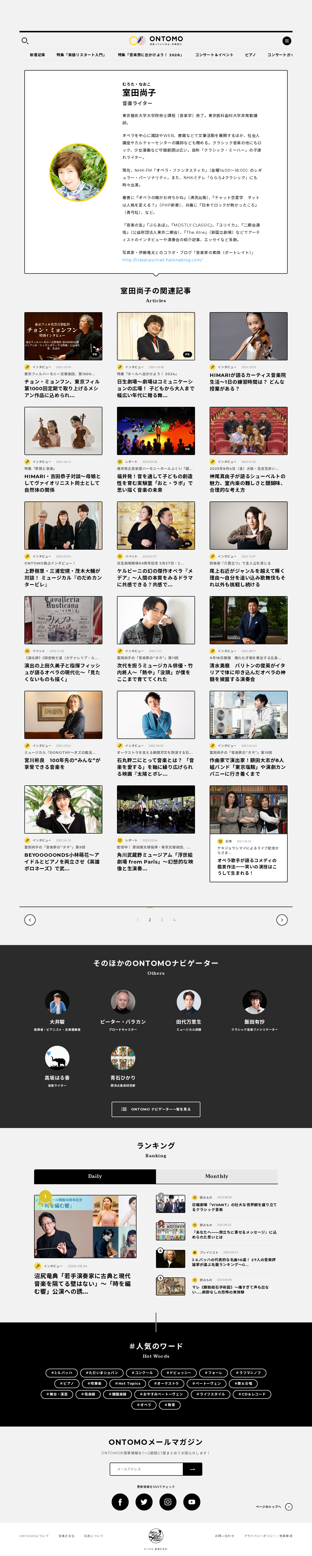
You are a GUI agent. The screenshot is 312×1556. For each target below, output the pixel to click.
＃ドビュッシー (179, 1373)
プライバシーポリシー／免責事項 (268, 1536)
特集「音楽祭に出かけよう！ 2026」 (151, 55)
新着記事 (37, 55)
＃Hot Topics (128, 1383)
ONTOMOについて (34, 1536)
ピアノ (250, 55)
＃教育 (169, 1405)
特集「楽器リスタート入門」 (82, 55)
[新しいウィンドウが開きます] (120, 1502)
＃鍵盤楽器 (117, 1394)
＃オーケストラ (166, 1383)
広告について (94, 1536)
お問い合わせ (224, 1536)
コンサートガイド (282, 55)
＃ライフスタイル (210, 1394)
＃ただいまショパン (102, 1373)
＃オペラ (144, 1405)
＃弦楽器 (88, 1394)
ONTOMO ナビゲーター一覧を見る (161, 1109)
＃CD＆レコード (252, 1394)
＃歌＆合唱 (243, 1383)
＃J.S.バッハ (61, 1373)
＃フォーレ (214, 1373)
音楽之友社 (66, 1536)
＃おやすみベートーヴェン (161, 1394)
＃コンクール (142, 1373)
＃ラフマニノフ (248, 1373)
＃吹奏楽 (94, 1383)
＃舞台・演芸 (57, 1394)
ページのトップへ (268, 1507)
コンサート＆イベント (214, 55)
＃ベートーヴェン (206, 1383)
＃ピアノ (67, 1383)
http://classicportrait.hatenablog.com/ (162, 260)
